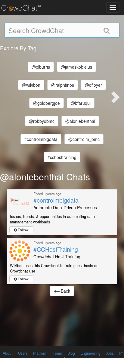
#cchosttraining (62, 157)
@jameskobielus (76, 67)
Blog (71, 353)
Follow (23, 229)
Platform (40, 353)
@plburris (41, 67)
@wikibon (31, 85)
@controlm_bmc (84, 139)
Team (57, 353)
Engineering (90, 353)
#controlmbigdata (40, 139)
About (8, 353)
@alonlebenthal (80, 121)
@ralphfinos (62, 85)
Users (23, 353)
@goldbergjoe (46, 103)
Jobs (110, 353)
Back (65, 291)
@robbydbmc (41, 121)
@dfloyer (93, 85)
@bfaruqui (81, 103)
